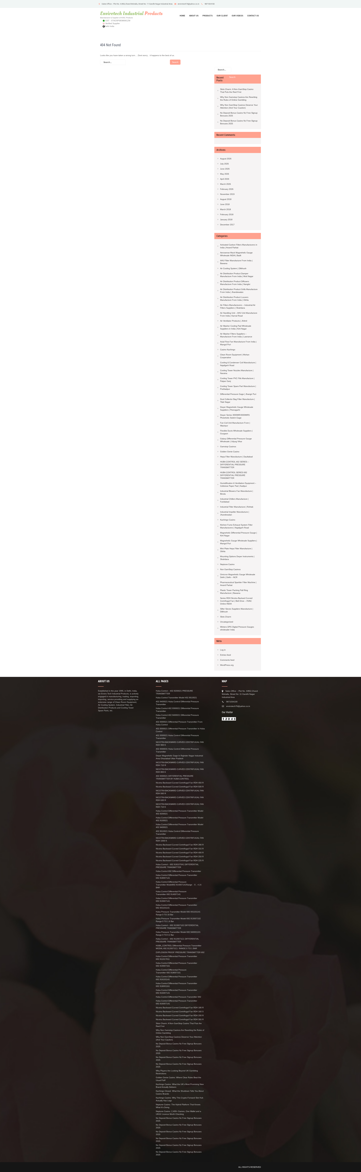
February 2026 (226, 189)
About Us (194, 16)
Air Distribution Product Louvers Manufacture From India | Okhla (234, 298)
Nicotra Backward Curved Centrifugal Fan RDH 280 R (180, 845)
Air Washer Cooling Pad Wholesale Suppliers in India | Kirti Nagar (235, 327)
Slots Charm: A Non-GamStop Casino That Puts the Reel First (236, 90)
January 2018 (226, 219)
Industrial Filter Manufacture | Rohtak (236, 507)
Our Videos (237, 16)
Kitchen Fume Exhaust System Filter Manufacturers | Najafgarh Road (236, 526)
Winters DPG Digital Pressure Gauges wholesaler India (237, 628)
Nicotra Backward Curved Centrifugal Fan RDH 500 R (180, 787)
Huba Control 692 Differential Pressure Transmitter (178, 871)
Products (207, 16)
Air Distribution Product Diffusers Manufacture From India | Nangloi (235, 282)
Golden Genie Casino (229, 451)
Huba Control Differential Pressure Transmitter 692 (178, 997)
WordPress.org (227, 665)
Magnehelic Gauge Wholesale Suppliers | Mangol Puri (238, 542)
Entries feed (225, 655)
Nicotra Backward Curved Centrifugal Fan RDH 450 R (180, 783)
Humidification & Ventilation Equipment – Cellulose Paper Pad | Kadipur (238, 484)
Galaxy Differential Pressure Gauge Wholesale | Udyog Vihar (236, 440)
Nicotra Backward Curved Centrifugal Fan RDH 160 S (179, 1011)
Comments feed (227, 660)
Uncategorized (226, 622)
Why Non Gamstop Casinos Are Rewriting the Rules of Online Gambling (238, 98)
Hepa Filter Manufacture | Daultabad (236, 457)
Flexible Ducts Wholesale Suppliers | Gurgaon (236, 432)
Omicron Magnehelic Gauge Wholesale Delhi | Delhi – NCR (237, 575)
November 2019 (227, 194)
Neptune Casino (227, 564)
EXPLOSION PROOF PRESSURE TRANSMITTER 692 (180, 952)
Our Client (222, 16)
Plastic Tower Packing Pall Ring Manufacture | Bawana (234, 591)
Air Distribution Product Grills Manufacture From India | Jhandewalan (238, 290)
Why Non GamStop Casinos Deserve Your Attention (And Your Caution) (239, 106)
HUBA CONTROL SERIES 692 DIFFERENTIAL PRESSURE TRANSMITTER (233, 475)
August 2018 (225, 199)
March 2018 (225, 209)
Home (182, 16)
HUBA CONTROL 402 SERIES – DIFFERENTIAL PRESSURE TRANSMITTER (234, 464)
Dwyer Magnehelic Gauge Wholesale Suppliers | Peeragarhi (236, 408)
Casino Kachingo (227, 349)
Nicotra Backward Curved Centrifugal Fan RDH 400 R (180, 852)
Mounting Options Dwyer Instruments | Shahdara (237, 557)
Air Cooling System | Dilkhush (233, 268)
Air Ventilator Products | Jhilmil (233, 321)
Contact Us (253, 16)
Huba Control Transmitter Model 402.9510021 (176, 697)
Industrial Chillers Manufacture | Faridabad (234, 500)
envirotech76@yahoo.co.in (188, 4)
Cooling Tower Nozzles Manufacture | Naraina (236, 371)
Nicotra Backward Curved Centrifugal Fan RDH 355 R (180, 1019)
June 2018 (225, 204)
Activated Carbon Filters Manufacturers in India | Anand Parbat (238, 246)
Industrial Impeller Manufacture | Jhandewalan (234, 513)
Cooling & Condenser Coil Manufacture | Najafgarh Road (238, 363)
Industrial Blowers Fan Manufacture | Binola (236, 492)
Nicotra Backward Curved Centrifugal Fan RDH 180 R (180, 1007)
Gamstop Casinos (228, 446)
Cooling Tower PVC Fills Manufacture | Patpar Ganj (237, 379)
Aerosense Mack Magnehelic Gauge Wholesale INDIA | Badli (236, 254)
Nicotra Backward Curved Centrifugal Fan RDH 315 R (180, 849)
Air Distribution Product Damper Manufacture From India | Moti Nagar (236, 274)
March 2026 (225, 184)
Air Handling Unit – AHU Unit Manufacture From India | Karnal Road (238, 314)
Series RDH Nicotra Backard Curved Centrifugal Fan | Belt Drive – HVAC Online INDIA (236, 601)
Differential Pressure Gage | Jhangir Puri (238, 394)
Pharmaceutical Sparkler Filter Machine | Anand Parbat (238, 583)
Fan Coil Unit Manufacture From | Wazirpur (235, 424)
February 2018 (226, 214)
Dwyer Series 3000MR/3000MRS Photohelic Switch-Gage (235, 416)
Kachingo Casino (227, 520)
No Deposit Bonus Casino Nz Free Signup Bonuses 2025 (238, 114)
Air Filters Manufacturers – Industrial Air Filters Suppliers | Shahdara (237, 306)
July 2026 (224, 164)
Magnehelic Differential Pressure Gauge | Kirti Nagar (238, 534)
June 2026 (225, 169)
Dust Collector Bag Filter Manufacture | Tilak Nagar (237, 400)
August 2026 (225, 159)
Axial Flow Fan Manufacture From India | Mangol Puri (238, 343)
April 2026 (224, 179)
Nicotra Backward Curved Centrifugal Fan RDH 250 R (180, 856)
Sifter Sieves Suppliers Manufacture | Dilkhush (236, 610)
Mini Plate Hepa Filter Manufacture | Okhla (236, 549)
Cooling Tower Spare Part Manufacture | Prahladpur (238, 387)
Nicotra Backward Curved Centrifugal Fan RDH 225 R (180, 860)
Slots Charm (225, 617)
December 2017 (227, 224)
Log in (223, 650)
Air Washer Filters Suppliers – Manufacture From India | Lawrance (236, 335)
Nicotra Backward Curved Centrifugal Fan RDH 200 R (180, 1015)
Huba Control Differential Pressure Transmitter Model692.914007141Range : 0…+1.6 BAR (178, 885)
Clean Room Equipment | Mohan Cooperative (234, 356)
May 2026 (224, 174)
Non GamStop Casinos (230, 569)
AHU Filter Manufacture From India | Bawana (236, 261)
